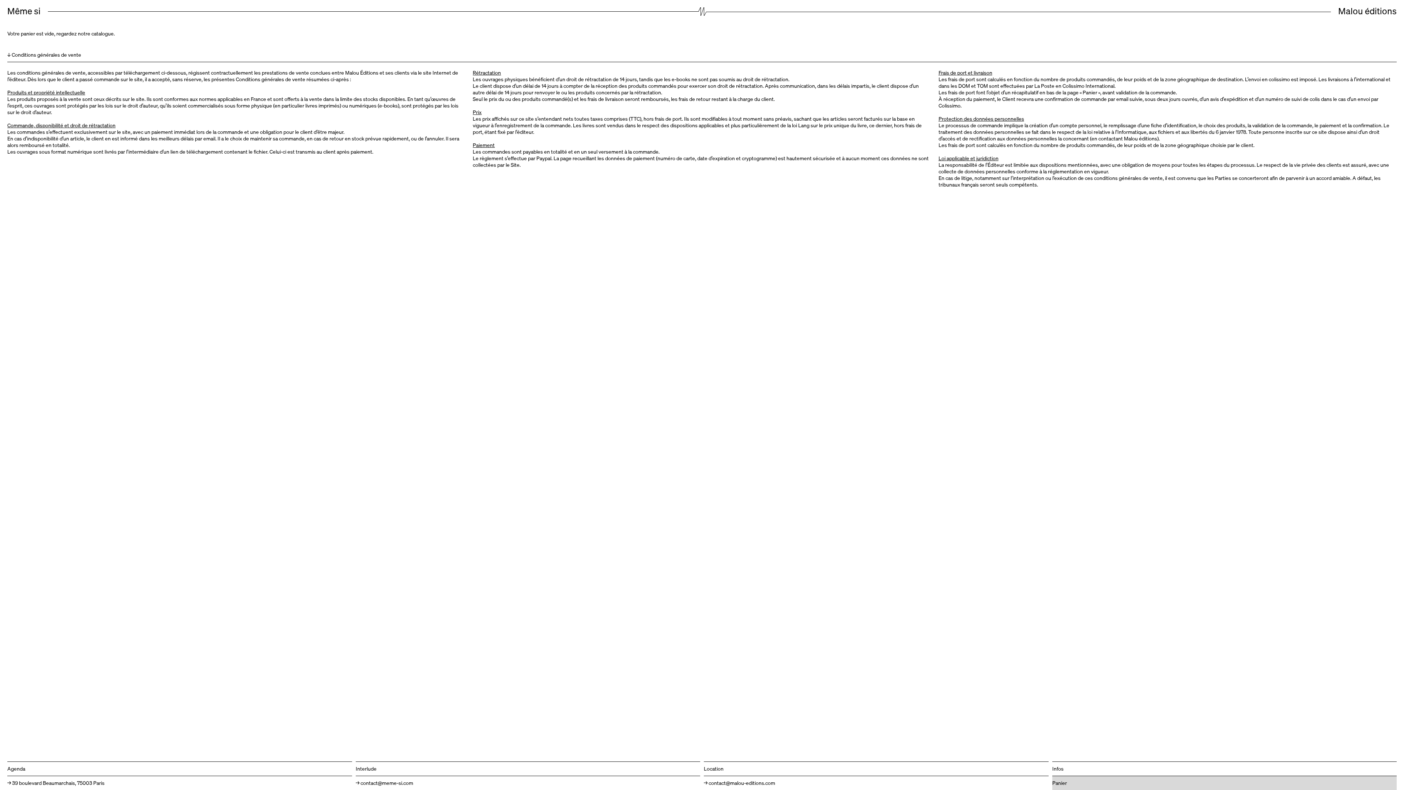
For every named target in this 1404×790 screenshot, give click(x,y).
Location (714, 768)
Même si (24, 11)
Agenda (16, 768)
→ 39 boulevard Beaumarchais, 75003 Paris (56, 782)
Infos (1058, 768)
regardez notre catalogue (85, 33)
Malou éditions (1367, 11)
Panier (1059, 782)
